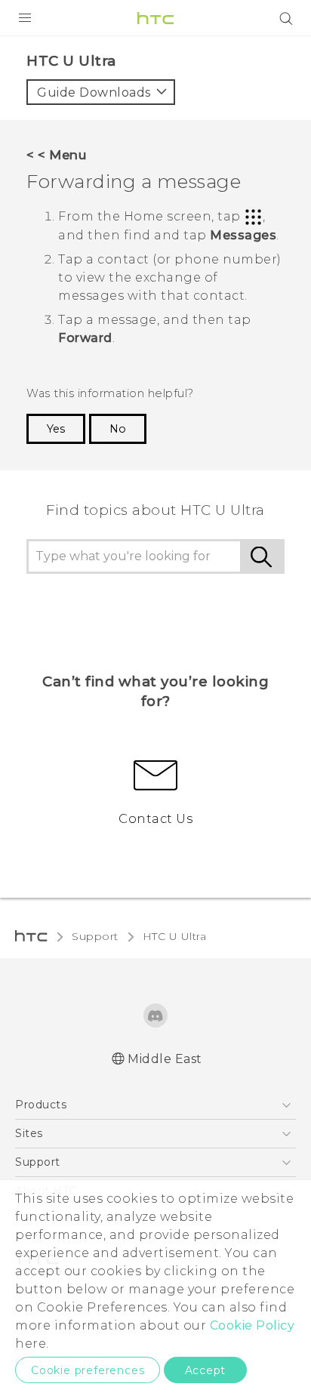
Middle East (165, 1059)
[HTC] (155, 18)
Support (95, 936)
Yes (56, 429)
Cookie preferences (87, 1370)
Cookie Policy (252, 1325)
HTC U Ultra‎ (175, 936)
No (117, 429)
